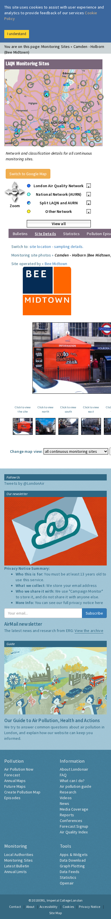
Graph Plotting (72, 865)
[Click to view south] (68, 426)
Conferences (71, 820)
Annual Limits (15, 871)
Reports (67, 814)
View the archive (89, 630)
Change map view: (26, 451)
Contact (15, 906)
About (30, 906)
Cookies (68, 906)
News (64, 803)
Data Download (73, 860)
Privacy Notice (89, 906)
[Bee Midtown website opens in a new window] (47, 290)
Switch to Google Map (28, 173)
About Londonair (74, 769)
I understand (16, 33)
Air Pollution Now (18, 769)
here (99, 602)
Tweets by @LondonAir (24, 483)
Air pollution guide (75, 786)
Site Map (55, 913)
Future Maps (15, 786)
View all (59, 223)
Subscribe (94, 613)
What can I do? (72, 780)
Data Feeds (69, 871)
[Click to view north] (46, 426)
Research (68, 792)
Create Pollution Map (22, 792)
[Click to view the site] (23, 426)
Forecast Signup (74, 826)
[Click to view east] (91, 426)
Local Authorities (18, 854)
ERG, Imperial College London (61, 900)
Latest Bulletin (16, 865)
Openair (67, 883)
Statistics (71, 233)
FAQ (63, 774)
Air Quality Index (74, 832)
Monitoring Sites (18, 860)
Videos (66, 797)
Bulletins (20, 233)
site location (40, 246)
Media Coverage (74, 809)
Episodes (12, 797)
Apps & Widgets (74, 854)
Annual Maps (15, 780)
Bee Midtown (56, 263)
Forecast (12, 774)
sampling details (68, 246)
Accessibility (49, 906)
